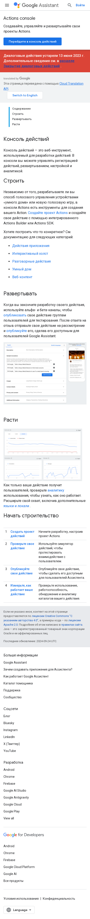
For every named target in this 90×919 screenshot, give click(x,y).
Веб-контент (22, 277)
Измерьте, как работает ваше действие (21, 590)
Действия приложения (30, 246)
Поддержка (11, 690)
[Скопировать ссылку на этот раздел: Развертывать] (41, 294)
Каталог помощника (18, 683)
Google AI (10, 874)
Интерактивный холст (30, 254)
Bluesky (8, 723)
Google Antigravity (16, 797)
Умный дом (21, 269)
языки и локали (16, 506)
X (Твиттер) (11, 744)
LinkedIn (9, 737)
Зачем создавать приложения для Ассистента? (37, 669)
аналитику (56, 490)
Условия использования (21, 898)
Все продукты (13, 881)
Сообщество (12, 697)
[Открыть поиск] (69, 5)
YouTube (9, 751)
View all (8, 818)
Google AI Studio (14, 790)
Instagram (10, 730)
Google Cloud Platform (19, 867)
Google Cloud (12, 804)
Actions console (19, 18)
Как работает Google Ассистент (26, 676)
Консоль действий (26, 139)
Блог (6, 716)
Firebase (9, 783)
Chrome (9, 776)
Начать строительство (31, 515)
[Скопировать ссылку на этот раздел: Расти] (22, 420)
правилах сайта (71, 624)
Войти (80, 5)
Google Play (11, 811)
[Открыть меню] (7, 5)
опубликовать (14, 315)
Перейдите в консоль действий (32, 41)
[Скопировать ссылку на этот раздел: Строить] (28, 181)
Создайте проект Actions (48, 213)
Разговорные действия (31, 261)
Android (8, 769)
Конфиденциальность (59, 898)
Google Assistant (15, 662)
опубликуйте (16, 331)
